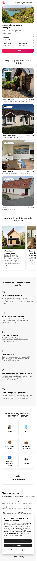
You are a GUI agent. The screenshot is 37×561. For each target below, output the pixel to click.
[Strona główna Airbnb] (3, 2)
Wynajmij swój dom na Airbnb (23, 3)
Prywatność (15, 558)
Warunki (22, 558)
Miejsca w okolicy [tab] (31, 496)
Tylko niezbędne (17, 545)
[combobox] (17, 39)
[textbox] (9, 45)
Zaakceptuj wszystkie (18, 541)
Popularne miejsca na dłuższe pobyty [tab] (12, 496)
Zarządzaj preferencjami (18, 550)
